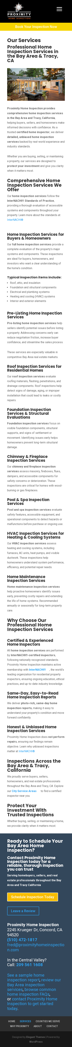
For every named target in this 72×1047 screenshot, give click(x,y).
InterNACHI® (15, 219)
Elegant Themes (35, 1037)
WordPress (36, 1041)
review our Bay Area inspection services (34, 984)
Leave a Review (23, 911)
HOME (11, 1021)
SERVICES (25, 1021)
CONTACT (52, 1026)
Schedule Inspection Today (32, 897)
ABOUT (38, 1026)
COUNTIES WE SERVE (48, 1021)
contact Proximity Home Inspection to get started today (32, 1004)
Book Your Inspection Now (36, 27)
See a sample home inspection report (25, 977)
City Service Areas (24, 791)
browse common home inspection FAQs (31, 992)
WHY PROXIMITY (19, 1026)
